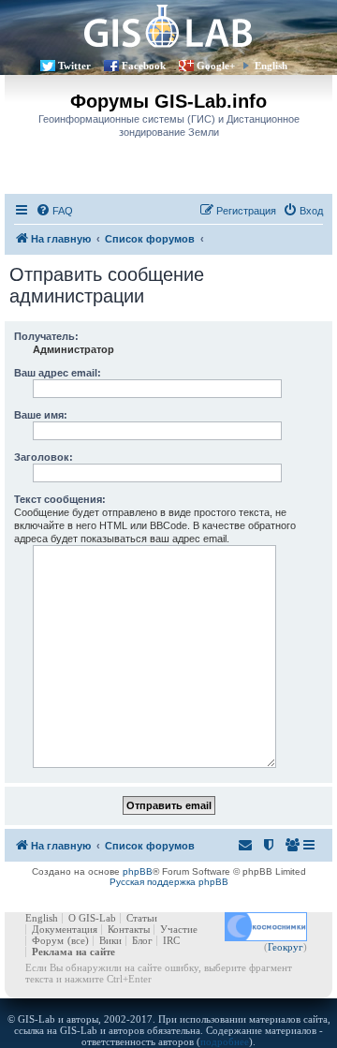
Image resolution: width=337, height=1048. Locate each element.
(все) (78, 940)
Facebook (144, 65)
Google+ (216, 65)
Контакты (129, 929)
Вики (110, 940)
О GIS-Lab (92, 917)
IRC (171, 940)
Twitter (74, 65)
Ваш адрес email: (57, 372)
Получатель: (46, 336)
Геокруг (285, 946)
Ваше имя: (40, 415)
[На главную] (168, 26)
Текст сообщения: (60, 499)
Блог (142, 940)
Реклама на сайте (73, 951)
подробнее (224, 1041)
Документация (64, 929)
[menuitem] (54, 210)
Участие (179, 929)
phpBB (138, 871)
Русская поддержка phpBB (169, 882)
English (271, 65)
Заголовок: (43, 457)
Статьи (141, 917)
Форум (48, 940)
